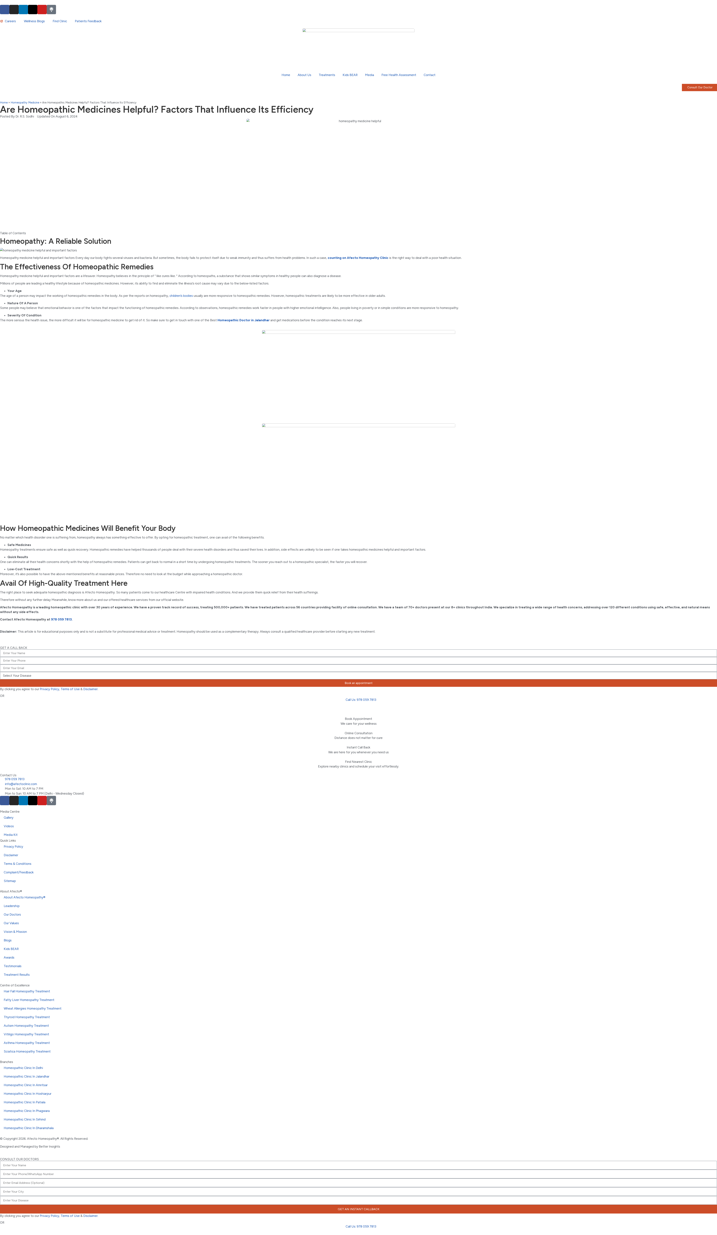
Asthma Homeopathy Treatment (27, 1043)
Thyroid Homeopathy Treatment (27, 1017)
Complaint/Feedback (19, 872)
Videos (9, 826)
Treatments (327, 75)
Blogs (8, 940)
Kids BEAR (350, 75)
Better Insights (49, 1146)
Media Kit (11, 835)
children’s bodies (181, 296)
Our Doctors (12, 914)
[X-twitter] (32, 9)
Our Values (11, 923)
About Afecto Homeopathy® (24, 897)
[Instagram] (14, 9)
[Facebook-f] (4, 9)
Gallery (8, 817)
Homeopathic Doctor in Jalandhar (244, 320)
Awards (9, 957)
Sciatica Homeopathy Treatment (27, 1051)
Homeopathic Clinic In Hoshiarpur (27, 1093)
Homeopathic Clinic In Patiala (24, 1102)
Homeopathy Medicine (25, 102)
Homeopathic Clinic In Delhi (23, 1068)
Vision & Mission (15, 932)
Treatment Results (17, 974)
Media (369, 75)
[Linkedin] (23, 9)
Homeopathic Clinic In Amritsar (26, 1085)
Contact (429, 75)
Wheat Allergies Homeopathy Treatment (32, 1008)
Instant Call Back (358, 747)
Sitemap (10, 881)
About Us (304, 75)
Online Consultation (359, 733)
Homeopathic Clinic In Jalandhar (26, 1076)
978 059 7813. (61, 619)
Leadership (12, 906)
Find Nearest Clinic (358, 762)
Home (286, 75)
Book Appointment (358, 719)
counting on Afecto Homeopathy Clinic (358, 258)
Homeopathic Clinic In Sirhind (25, 1119)
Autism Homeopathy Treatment (26, 1025)
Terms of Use (70, 689)
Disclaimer (90, 689)
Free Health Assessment (398, 75)
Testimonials (12, 966)
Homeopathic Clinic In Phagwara (27, 1111)
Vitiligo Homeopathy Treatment (26, 1034)
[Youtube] (42, 9)
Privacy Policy (49, 689)
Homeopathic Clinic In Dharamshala (29, 1128)
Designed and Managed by (19, 1146)
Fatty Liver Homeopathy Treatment (29, 1000)
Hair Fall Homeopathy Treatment (27, 991)
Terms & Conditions (17, 864)
